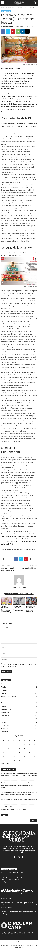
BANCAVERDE (5, 693)
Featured (3, 706)
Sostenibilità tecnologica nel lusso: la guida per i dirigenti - (17, 792)
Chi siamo (18, 942)
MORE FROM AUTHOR (26, 593)
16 (19, 752)
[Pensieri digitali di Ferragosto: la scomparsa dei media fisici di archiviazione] (31, 601)
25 (29, 756)
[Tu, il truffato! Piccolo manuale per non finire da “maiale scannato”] (19, 601)
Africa (3, 684)
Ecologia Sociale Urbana (8, 696)
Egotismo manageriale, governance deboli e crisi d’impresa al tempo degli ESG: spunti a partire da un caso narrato (6, 610)
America (3, 687)
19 (34, 752)
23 (19, 756)
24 (24, 756)
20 (3, 756)
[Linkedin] (22, 31)
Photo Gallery (5, 725)
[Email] (27, 31)
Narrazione (4, 722)
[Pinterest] (13, 31)
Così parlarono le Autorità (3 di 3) (8, 569)
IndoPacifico (5, 712)
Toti (2, 782)
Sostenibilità (5, 731)
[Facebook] (3, 31)
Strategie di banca (29, 568)
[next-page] (20, 618)
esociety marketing (19, 947)
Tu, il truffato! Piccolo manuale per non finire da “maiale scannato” (18, 608)
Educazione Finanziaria (19, 604)
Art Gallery (4, 690)
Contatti (26, 942)
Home (2, 7)
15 (14, 752)
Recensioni (4, 728)
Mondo (3, 719)
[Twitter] (8, 31)
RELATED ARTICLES (11, 593)
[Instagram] (19, 857)
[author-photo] (19, 580)
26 (34, 756)
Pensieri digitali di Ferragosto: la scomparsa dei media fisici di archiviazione (30, 609)
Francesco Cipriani (8, 26)
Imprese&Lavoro (10, 7)
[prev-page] (18, 618)
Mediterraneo (5, 716)
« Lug (2, 763)
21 (8, 756)
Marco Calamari (5, 806)
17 (24, 752)
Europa (3, 703)
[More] (30, 559)
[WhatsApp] (18, 31)
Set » (7, 763)
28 (8, 760)
